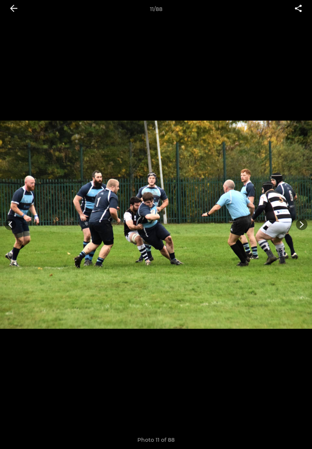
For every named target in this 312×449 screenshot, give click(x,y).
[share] (298, 9)
